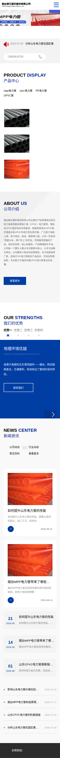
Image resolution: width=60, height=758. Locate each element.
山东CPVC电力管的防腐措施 (24, 746)
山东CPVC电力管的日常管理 (41, 45)
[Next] (53, 446)
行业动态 (34, 478)
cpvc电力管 (26, 90)
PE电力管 (41, 90)
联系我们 (18, 419)
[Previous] (47, 446)
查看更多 (15, 280)
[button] (24, 35)
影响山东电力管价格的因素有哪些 (24, 721)
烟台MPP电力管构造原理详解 (24, 733)
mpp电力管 (10, 90)
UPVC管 (9, 95)
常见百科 (14, 485)
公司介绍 (11, 209)
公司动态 (14, 478)
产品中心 (11, 81)
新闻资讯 (11, 467)
